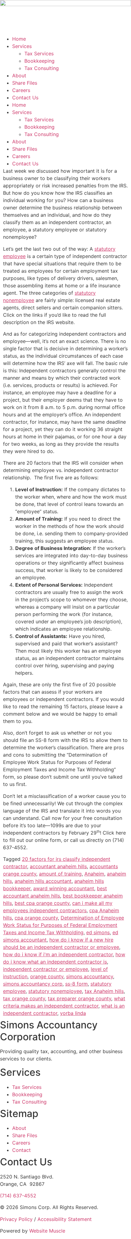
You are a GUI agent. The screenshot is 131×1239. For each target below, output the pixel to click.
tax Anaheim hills (104, 991)
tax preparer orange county (79, 998)
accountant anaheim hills (58, 866)
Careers (21, 90)
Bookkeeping (39, 61)
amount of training (60, 874)
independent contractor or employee (45, 969)
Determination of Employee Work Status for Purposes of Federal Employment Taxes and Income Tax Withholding (63, 925)
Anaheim (94, 874)
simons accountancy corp (32, 984)
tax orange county (24, 998)
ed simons (98, 932)
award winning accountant (63, 888)
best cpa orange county (42, 903)
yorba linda (73, 1013)
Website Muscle (47, 1231)
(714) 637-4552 (18, 1196)
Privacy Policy (16, 1219)
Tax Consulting (41, 68)
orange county (46, 976)
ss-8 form (76, 984)
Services (22, 46)
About (19, 75)
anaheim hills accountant (43, 881)
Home (19, 39)
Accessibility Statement (64, 1219)
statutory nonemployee (55, 991)
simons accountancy (89, 976)
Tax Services (39, 53)
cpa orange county (36, 918)
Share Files (24, 83)
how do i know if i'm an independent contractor (58, 954)
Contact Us (25, 97)
